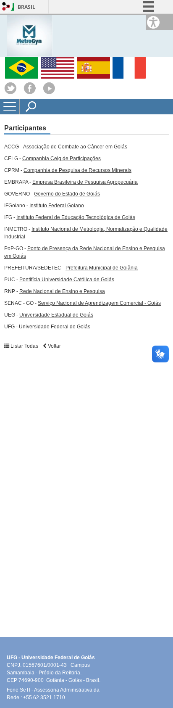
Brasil (26, 7)
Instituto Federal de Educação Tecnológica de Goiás (75, 217)
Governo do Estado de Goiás (67, 194)
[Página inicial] (29, 35)
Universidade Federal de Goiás (54, 327)
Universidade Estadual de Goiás (56, 315)
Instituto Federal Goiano (56, 206)
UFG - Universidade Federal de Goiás (53, 657)
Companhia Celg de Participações (61, 158)
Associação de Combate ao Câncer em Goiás (75, 147)
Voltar (54, 346)
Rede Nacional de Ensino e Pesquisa (62, 291)
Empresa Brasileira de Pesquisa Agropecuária (85, 182)
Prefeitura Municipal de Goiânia (102, 268)
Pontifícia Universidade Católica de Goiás (66, 280)
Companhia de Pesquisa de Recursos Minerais (77, 170)
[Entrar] (6, 7)
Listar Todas (24, 346)
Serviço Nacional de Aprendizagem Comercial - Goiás (99, 303)
